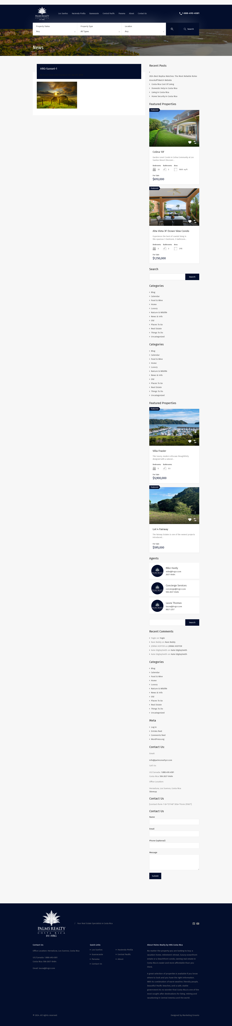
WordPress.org (157, 739)
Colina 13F (158, 151)
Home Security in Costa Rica (164, 96)
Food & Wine (157, 300)
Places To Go (157, 324)
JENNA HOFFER (175, 646)
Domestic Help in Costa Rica (164, 88)
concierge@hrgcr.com (176, 589)
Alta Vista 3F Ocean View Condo (171, 231)
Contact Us (142, 13)
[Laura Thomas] (157, 610)
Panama (122, 13)
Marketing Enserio (190, 1015)
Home (154, 304)
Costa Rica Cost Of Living (163, 84)
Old (152, 320)
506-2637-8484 (172, 592)
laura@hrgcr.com (174, 606)
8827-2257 (170, 609)
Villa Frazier (159, 450)
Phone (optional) (157, 840)
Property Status (43, 26)
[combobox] (55, 32)
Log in (154, 727)
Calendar (155, 296)
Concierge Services (176, 585)
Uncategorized (158, 336)
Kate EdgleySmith (179, 650)
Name (152, 817)
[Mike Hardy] (157, 576)
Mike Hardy (172, 568)
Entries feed (156, 731)
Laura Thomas (174, 603)
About (131, 13)
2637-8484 (170, 574)
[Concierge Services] (157, 593)
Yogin (162, 638)
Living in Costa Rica (160, 92)
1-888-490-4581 (190, 13)
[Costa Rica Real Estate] (42, 19)
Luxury (154, 308)
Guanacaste (94, 13)
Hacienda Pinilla (78, 13)
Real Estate (156, 328)
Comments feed (158, 735)
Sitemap (153, 791)
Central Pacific (109, 13)
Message (153, 852)
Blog (153, 292)
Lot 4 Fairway (160, 529)
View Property (174, 438)
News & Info (157, 316)
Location (128, 26)
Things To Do (157, 332)
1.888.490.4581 (167, 772)
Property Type (87, 26)
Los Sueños (63, 13)
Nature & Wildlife (159, 312)
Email (151, 829)
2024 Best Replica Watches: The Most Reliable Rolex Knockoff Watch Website (173, 78)
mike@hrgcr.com (173, 571)
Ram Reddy (170, 642)
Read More (174, 139)
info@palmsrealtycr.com (160, 760)
